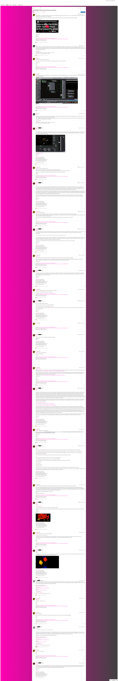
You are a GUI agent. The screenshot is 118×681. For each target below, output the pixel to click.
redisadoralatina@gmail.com (52, 66)
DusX (36, 580)
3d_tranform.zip (38, 568)
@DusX (38, 612)
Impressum (113, 0)
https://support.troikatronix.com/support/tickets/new (42, 639)
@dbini (38, 58)
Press (107, 0)
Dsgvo (109, 0)
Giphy (51, 307)
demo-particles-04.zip (50, 403)
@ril (36, 114)
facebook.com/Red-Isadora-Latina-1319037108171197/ (44, 67)
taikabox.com (37, 121)
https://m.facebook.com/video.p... (41, 402)
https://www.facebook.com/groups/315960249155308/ (61, 67)
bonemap (37, 182)
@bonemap (37, 168)
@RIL (38, 113)
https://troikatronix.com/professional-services (41, 637)
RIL (36, 14)
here (45, 453)
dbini (36, 45)
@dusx (37, 613)
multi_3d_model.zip (39, 506)
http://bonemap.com (38, 201)
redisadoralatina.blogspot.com (45, 66)
